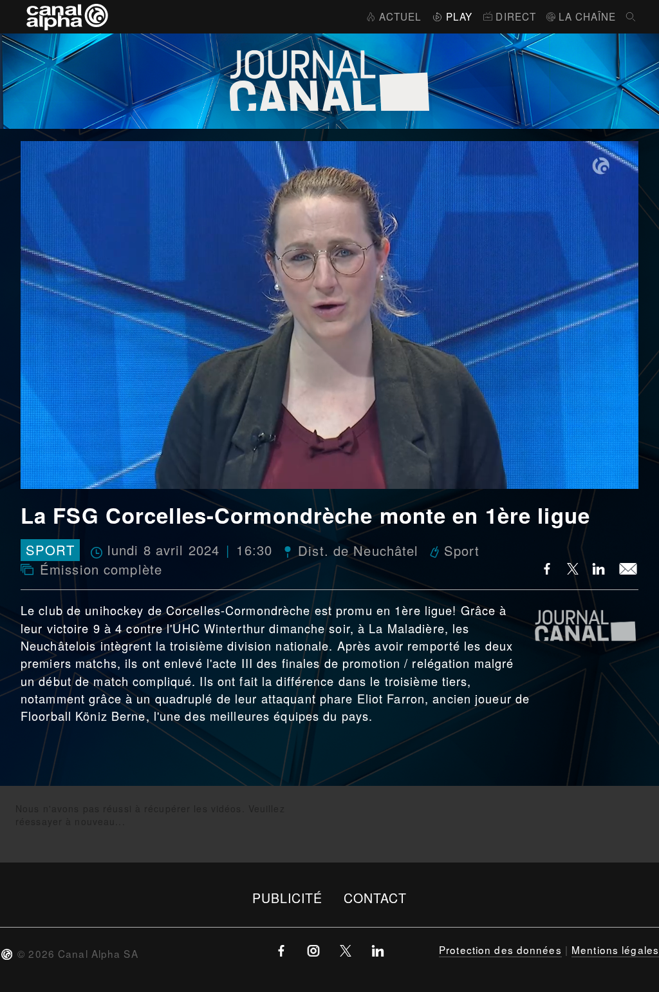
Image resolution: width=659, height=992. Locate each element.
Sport (50, 550)
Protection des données (500, 949)
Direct (516, 16)
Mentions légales (615, 949)
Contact (375, 897)
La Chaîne (587, 16)
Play (459, 16)
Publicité (287, 897)
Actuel (400, 16)
